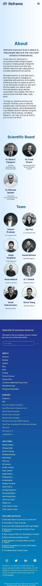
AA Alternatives (7, 480)
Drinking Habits (7, 448)
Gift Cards (5, 427)
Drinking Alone (7, 477)
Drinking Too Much (8, 483)
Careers (5, 363)
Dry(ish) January (8, 467)
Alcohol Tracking (8, 451)
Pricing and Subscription (10, 389)
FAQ (3, 401)
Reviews (5, 360)
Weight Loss (6, 503)
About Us (5, 357)
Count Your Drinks (8, 499)
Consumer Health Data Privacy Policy (15, 382)
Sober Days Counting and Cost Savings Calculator (19, 424)
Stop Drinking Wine (8, 496)
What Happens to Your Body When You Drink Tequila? (19, 541)
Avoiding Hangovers (9, 490)
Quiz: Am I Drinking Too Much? (12, 405)
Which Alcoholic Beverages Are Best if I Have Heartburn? (19, 530)
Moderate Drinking (8, 454)
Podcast (5, 373)
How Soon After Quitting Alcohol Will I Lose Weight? (21, 526)
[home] (12, 3)
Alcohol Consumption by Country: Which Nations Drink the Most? (20, 546)
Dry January (6, 464)
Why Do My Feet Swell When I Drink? (16, 537)
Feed (4, 369)
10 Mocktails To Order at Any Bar (14, 523)
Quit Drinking (6, 458)
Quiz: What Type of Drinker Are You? (14, 408)
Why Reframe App (8, 386)
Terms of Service (8, 376)
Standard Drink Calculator (11, 418)
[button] (9, 431)
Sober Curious (7, 487)
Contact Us (6, 398)
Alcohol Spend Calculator (11, 411)
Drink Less (5, 461)
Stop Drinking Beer (8, 493)
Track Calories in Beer (9, 509)
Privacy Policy (7, 379)
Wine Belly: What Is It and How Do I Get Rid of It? (19, 519)
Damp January (7, 470)
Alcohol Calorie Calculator (11, 414)
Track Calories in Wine (10, 506)
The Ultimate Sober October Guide (15, 550)
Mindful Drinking (7, 445)
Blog (3, 366)
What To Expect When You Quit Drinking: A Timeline (21, 534)
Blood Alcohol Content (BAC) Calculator (15, 421)
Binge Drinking (7, 474)
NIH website (9, 575)
